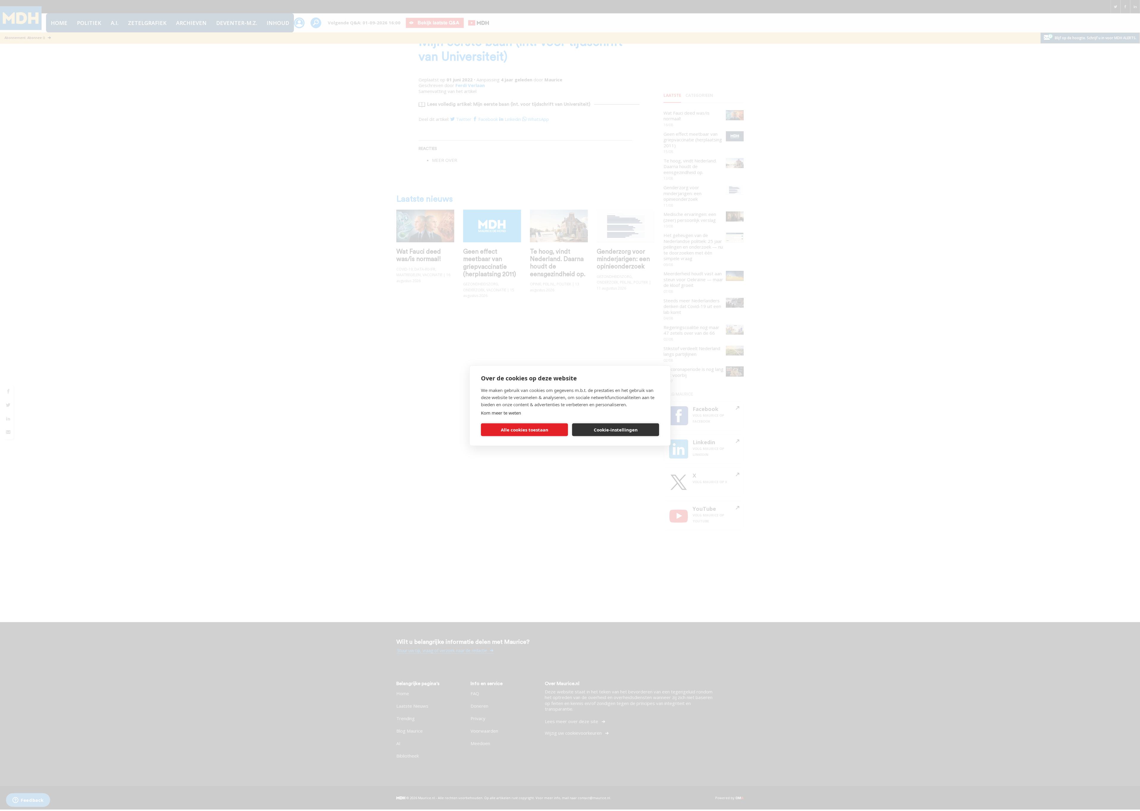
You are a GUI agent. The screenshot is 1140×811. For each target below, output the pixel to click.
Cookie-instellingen (616, 430)
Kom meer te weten (501, 412)
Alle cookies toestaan (524, 430)
